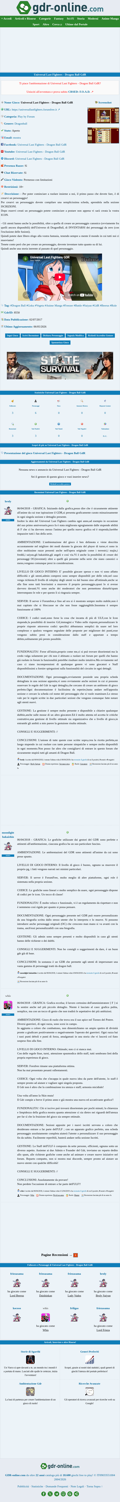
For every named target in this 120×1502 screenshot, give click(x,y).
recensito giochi (80, 760)
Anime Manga (110, 18)
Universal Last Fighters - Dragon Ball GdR (42, 144)
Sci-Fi (70, 18)
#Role (113, 305)
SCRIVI (8, 520)
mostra (17, 137)
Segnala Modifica (75, 335)
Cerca (57, 24)
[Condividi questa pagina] (76, 1495)
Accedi (6, 18)
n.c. (105, 435)
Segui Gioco (12, 335)
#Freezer (68, 305)
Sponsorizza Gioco (60, 342)
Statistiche (37, 1486)
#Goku (30, 305)
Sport (36, 24)
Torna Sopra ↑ (95, 1486)
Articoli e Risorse (25, 18)
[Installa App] (64, 1495)
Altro (46, 24)
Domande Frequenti (57, 1486)
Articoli (47, 1342)
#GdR (95, 305)
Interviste (56, 1342)
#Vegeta (39, 305)
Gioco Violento (13, 179)
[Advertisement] (60, 49)
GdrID (8, 312)
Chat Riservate (13, 172)
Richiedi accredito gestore (60, 484)
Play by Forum (26, 116)
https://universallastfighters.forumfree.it (34, 109)
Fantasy (59, 18)
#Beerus (104, 305)
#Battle (78, 305)
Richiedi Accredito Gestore (100, 335)
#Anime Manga (53, 305)
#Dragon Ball (18, 305)
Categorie (45, 18)
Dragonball (21, 123)
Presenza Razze (13, 165)
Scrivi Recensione (30, 335)
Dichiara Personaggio (53, 335)
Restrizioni (10, 186)
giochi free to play (81, 1475)
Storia (81, 18)
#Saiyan (87, 305)
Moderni (93, 18)
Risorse (72, 1342)
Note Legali (77, 1486)
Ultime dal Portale (76, 24)
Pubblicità (23, 1486)
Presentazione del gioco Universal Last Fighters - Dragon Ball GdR (44, 453)
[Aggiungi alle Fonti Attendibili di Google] (70, 1495)
